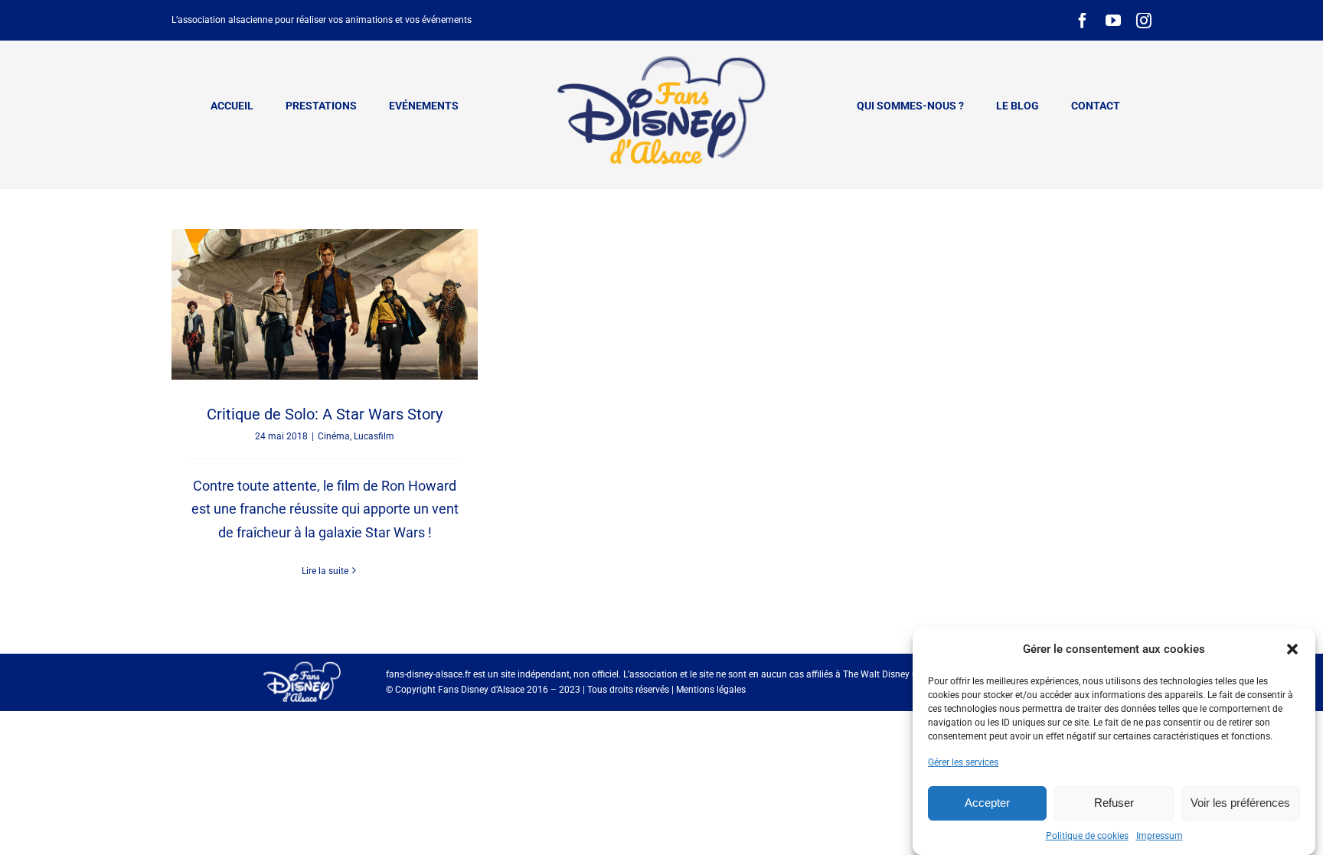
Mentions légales (711, 689)
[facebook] (1082, 20)
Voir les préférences (1240, 802)
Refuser (1114, 802)
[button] (1292, 649)
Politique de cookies (1087, 836)
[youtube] (1113, 20)
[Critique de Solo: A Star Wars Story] (325, 304)
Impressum (1159, 836)
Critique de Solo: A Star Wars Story (325, 414)
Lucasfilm (374, 436)
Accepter (987, 802)
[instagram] (1144, 20)
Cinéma (334, 436)
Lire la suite (325, 571)
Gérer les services (963, 762)
